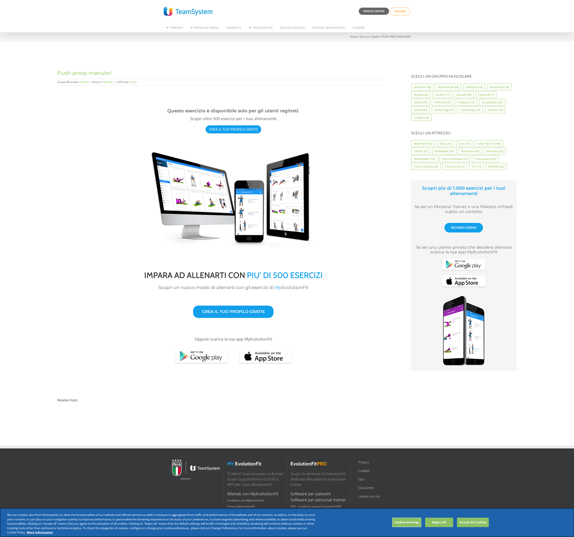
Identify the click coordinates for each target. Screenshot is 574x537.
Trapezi (495, 110)
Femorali (486, 95)
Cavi (464, 143)
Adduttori (474, 87)
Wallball (496, 166)
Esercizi (365, 37)
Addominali (448, 87)
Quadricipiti (492, 102)
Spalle (375, 37)
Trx (476, 166)
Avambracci (499, 87)
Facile (133, 82)
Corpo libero (488, 143)
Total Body (471, 110)
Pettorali (442, 102)
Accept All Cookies (472, 522)
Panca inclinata (454, 159)
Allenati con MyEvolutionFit (252, 493)
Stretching (444, 110)
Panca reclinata (426, 166)
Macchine (470, 151)
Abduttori (422, 87)
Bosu (445, 143)
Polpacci (466, 102)
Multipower (424, 159)
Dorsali (464, 95)
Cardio (442, 95)
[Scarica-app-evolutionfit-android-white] (201, 348)
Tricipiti (421, 117)
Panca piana (485, 159)
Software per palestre (310, 493)
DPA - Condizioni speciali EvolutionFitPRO (315, 506)
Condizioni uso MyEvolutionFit (245, 500)
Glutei (420, 102)
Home (354, 37)
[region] (287, 522)
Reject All (439, 522)
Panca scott (455, 166)
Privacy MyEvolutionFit (241, 506)
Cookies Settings (407, 522)
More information (40, 532)
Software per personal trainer (318, 499)
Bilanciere (423, 143)
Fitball (421, 151)
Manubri (108, 82)
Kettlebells (444, 151)
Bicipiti (421, 95)
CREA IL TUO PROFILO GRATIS (233, 129)
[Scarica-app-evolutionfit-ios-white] (265, 348)
